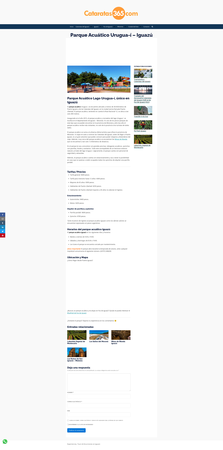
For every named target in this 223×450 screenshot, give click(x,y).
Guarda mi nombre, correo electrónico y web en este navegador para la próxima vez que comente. (96, 420)
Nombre (70, 392)
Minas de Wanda (121, 139)
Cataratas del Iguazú (82, 27)
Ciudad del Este (133, 27)
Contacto (146, 27)
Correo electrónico (74, 401)
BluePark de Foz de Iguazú (76, 313)
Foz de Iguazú (107, 27)
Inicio (71, 27)
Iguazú (96, 27)
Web (68, 411)
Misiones (120, 27)
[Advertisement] (111, 52)
